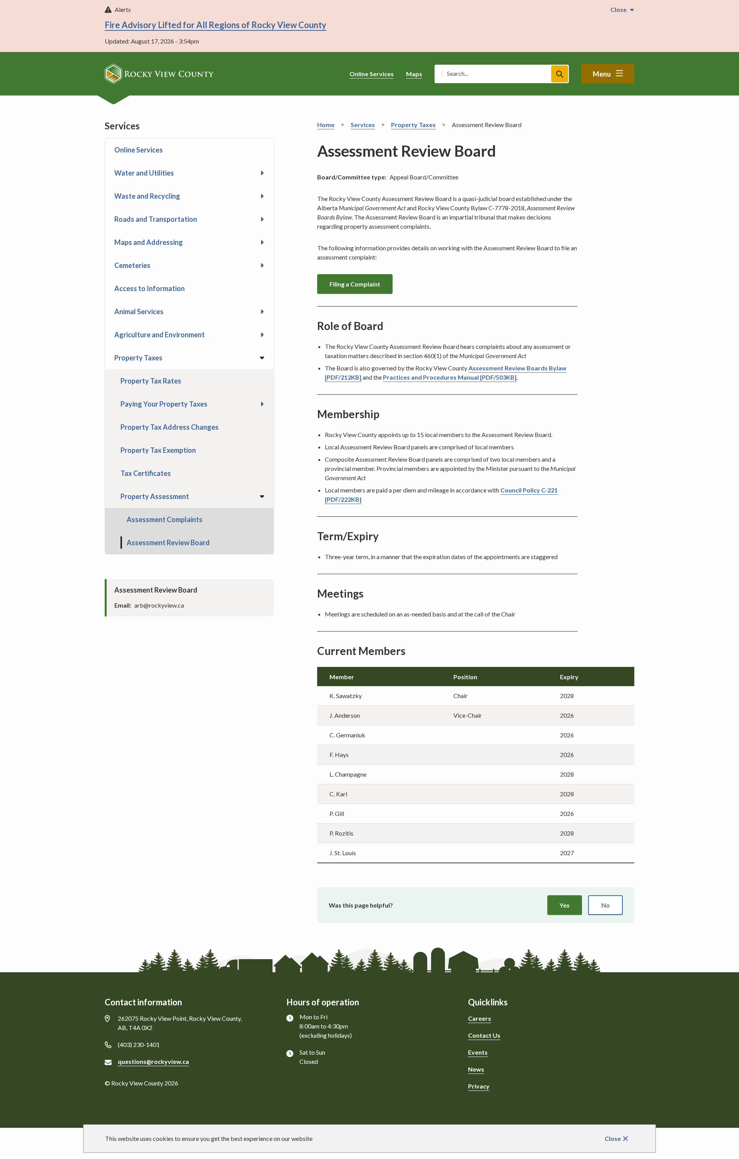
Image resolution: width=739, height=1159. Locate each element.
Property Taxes (138, 357)
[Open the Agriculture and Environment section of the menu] (262, 334)
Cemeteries (132, 265)
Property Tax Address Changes (169, 427)
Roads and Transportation (155, 219)
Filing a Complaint (354, 284)
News (476, 1069)
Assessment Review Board (168, 542)
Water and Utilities (144, 173)
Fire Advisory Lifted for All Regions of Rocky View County (215, 25)
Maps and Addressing (148, 242)
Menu (602, 74)
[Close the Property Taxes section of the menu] (262, 357)
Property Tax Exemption (158, 450)
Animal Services (139, 311)
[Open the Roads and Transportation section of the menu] (262, 219)
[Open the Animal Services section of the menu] (262, 311)
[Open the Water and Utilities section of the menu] (262, 172)
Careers (479, 1018)
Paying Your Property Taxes (163, 404)
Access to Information (149, 288)
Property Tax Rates (150, 381)
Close (613, 1138)
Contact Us (484, 1035)
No (605, 905)
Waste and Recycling (147, 196)
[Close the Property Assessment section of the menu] (262, 496)
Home (325, 124)
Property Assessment (154, 496)
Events (478, 1052)
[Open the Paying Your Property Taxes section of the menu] (262, 403)
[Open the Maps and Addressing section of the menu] (262, 242)
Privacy (479, 1086)
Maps (414, 73)
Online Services (371, 73)
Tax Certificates (145, 473)
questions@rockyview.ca (153, 1061)
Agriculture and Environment (159, 334)
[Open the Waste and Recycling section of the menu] (262, 196)
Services (363, 124)
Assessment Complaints (164, 519)
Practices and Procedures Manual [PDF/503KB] (450, 377)
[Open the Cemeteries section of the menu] (262, 265)
